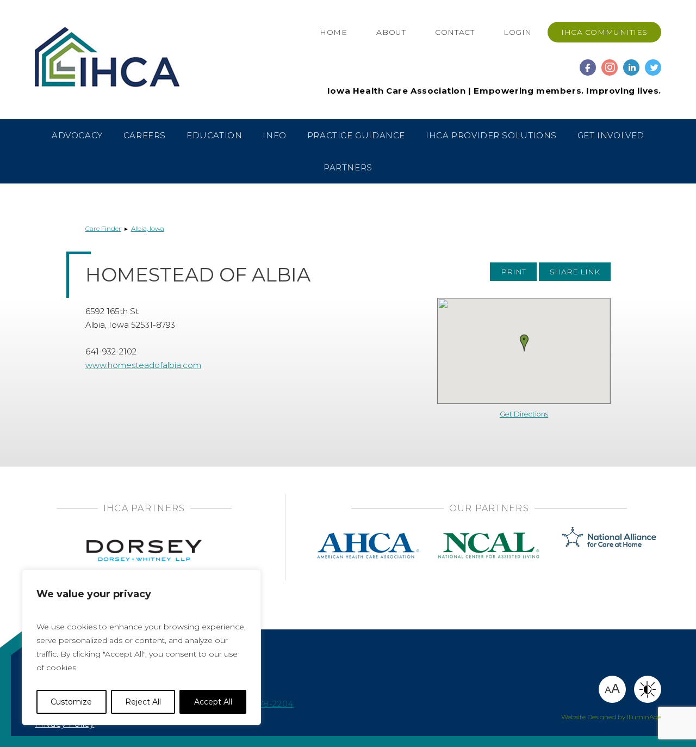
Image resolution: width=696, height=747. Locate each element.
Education (214, 135)
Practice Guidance (356, 135)
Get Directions (524, 414)
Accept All (213, 702)
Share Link (575, 272)
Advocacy (77, 135)
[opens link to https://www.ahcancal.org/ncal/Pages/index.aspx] (488, 536)
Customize (71, 702)
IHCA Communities (604, 32)
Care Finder (103, 228)
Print (513, 272)
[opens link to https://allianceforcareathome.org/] (609, 536)
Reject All (143, 702)
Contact (454, 32)
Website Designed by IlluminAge (611, 717)
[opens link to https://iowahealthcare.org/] (129, 59)
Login (518, 32)
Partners (348, 167)
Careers (144, 135)
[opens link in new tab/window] (588, 62)
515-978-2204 (265, 704)
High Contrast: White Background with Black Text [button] (647, 689)
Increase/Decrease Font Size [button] (612, 688)
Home (333, 32)
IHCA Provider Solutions (491, 135)
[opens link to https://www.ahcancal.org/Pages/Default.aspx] (368, 536)
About (391, 32)
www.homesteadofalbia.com (143, 365)
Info (274, 135)
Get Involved (610, 135)
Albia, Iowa (147, 228)
